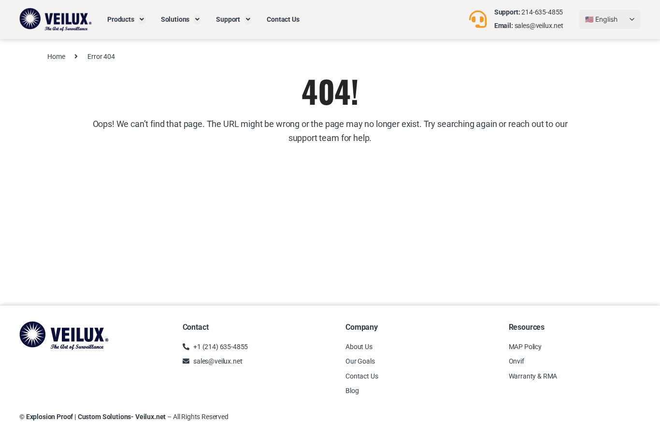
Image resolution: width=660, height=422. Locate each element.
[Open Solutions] (197, 19)
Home (56, 56)
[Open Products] (142, 19)
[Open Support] (247, 19)
